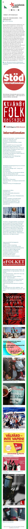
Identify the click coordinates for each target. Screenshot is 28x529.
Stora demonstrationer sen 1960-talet (10, 250)
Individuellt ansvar (6, 191)
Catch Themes (16, 527)
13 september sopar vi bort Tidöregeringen (12, 156)
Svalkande (5, 286)
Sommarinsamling (6, 171)
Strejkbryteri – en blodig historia (9, 140)
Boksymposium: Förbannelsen (9, 179)
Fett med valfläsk (6, 194)
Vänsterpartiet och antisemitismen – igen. (11, 201)
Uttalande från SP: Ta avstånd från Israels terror (13, 339)
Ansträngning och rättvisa (8, 190)
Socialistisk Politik (13, 526)
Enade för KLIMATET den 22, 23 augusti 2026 (12, 145)
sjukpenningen (22, 63)
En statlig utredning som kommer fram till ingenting (13, 247)
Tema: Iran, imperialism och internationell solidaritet (13, 172)
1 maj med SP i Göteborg (8, 455)
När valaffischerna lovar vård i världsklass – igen (13, 287)
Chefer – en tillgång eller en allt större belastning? (13, 279)
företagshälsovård (20, 62)
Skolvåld (4, 272)
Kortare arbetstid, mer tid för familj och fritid (12, 246)
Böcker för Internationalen (8, 522)
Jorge (12, 21)
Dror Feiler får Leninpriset (8, 157)
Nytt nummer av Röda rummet (9, 406)
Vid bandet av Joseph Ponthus (9, 253)
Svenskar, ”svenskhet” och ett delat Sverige (12, 198)
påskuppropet (9, 63)
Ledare (5, 62)
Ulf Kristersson (5, 64)
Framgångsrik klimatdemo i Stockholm (11, 251)
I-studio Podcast (6, 506)
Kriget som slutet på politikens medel (10, 173)
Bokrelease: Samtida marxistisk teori (10, 325)
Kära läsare (5, 178)
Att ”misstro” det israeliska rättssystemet (11, 193)
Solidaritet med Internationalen (9, 356)
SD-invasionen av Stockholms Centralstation (12, 151)
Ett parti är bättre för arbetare (9, 254)
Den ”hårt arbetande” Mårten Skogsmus (11, 199)
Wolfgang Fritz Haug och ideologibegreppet (12, 183)
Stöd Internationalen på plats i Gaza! (10, 381)
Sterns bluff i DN (6, 204)
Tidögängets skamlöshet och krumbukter (11, 202)
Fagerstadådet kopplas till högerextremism (12, 146)
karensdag (5, 63)
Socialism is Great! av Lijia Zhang (10, 245)
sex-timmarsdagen (15, 63)
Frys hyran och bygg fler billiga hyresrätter (11, 249)
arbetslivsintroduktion (12, 62)
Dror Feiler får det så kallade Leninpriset (11, 256)
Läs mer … (21, 60)
